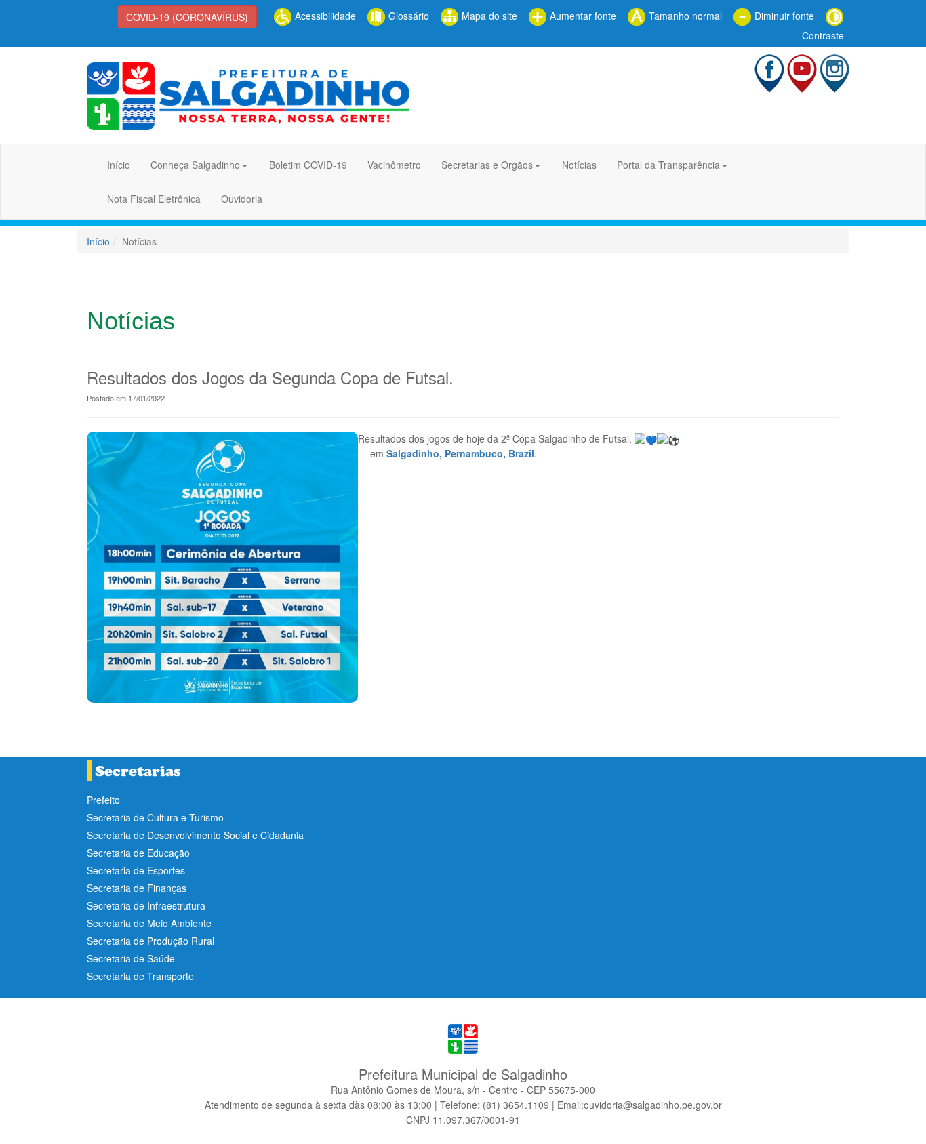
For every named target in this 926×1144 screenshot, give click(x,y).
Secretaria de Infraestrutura (146, 905)
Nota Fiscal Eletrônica (154, 198)
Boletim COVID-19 (308, 164)
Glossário (407, 15)
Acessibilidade (324, 15)
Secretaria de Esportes (136, 870)
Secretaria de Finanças (136, 888)
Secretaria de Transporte (140, 976)
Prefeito (103, 799)
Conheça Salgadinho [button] (195, 164)
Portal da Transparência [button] (668, 164)
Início (118, 164)
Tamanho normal (684, 15)
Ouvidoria (241, 198)
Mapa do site (488, 15)
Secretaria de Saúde (131, 958)
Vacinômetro (394, 164)
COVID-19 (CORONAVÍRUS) (187, 17)
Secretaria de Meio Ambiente (149, 923)
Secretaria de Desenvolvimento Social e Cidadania (195, 835)
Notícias (579, 164)
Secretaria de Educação (138, 852)
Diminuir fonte (783, 15)
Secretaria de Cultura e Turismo (155, 817)
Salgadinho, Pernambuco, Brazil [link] (460, 453)
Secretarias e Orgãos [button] (487, 164)
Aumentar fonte (581, 15)
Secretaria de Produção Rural (150, 940)
